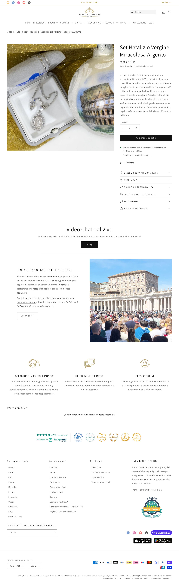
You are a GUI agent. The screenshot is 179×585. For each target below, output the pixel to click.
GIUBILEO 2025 (15, 516)
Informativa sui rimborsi (163, 576)
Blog (10, 511)
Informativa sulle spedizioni (161, 579)
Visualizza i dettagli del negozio (137, 155)
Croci (10, 477)
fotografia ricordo (42, 288)
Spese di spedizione (128, 66)
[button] (133, 12)
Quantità (123, 122)
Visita (89, 244)
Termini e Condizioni (100, 482)
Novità (11, 467)
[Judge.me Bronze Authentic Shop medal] (113, 437)
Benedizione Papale (59, 487)
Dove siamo (55, 482)
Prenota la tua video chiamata (147, 489)
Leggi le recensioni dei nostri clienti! (66, 506)
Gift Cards (12, 506)
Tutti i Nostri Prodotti (26, 31)
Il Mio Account (56, 492)
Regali (11, 492)
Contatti (53, 467)
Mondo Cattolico (29, 576)
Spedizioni (96, 467)
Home (52, 472)
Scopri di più (27, 315)
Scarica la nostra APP (59, 502)
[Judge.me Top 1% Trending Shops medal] (136, 437)
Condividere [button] (128, 162)
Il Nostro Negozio (58, 477)
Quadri (11, 502)
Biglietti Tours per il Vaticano (63, 511)
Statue (11, 482)
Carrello (53, 497)
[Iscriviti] (54, 532)
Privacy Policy (97, 477)
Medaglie (12, 487)
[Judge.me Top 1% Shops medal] (125, 437)
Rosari (11, 472)
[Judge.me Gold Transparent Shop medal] (101, 437)
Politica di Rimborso (100, 472)
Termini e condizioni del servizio (137, 579)
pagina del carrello (26, 302)
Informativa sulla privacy (112, 579)
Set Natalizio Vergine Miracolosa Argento (61, 31)
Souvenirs (12, 497)
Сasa (9, 31)
